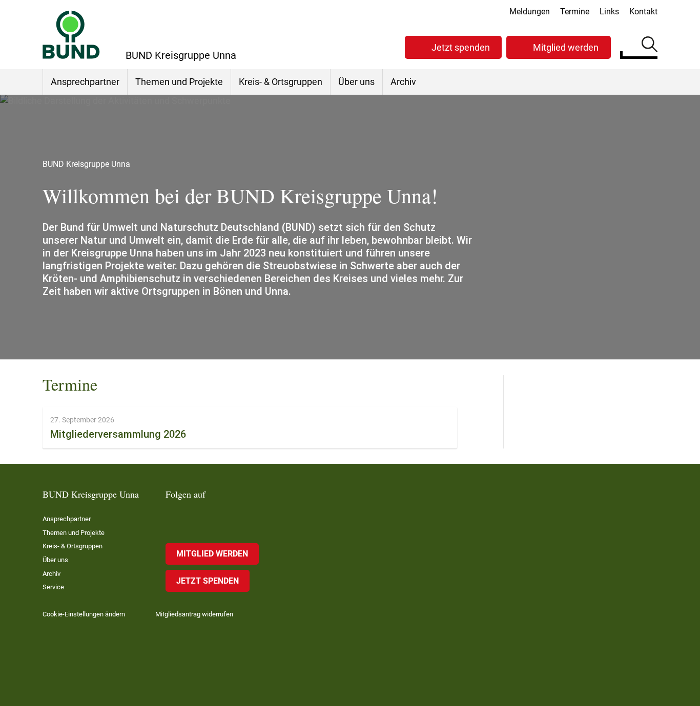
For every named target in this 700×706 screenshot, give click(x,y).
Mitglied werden (566, 47)
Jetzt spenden (460, 47)
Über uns (356, 81)
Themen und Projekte (179, 81)
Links (609, 11)
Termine (574, 11)
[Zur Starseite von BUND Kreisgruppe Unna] (71, 34)
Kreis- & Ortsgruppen (280, 81)
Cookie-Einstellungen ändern (84, 614)
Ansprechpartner (85, 81)
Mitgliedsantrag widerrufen (194, 614)
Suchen (649, 46)
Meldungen (529, 11)
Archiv (403, 81)
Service (53, 587)
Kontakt (643, 11)
